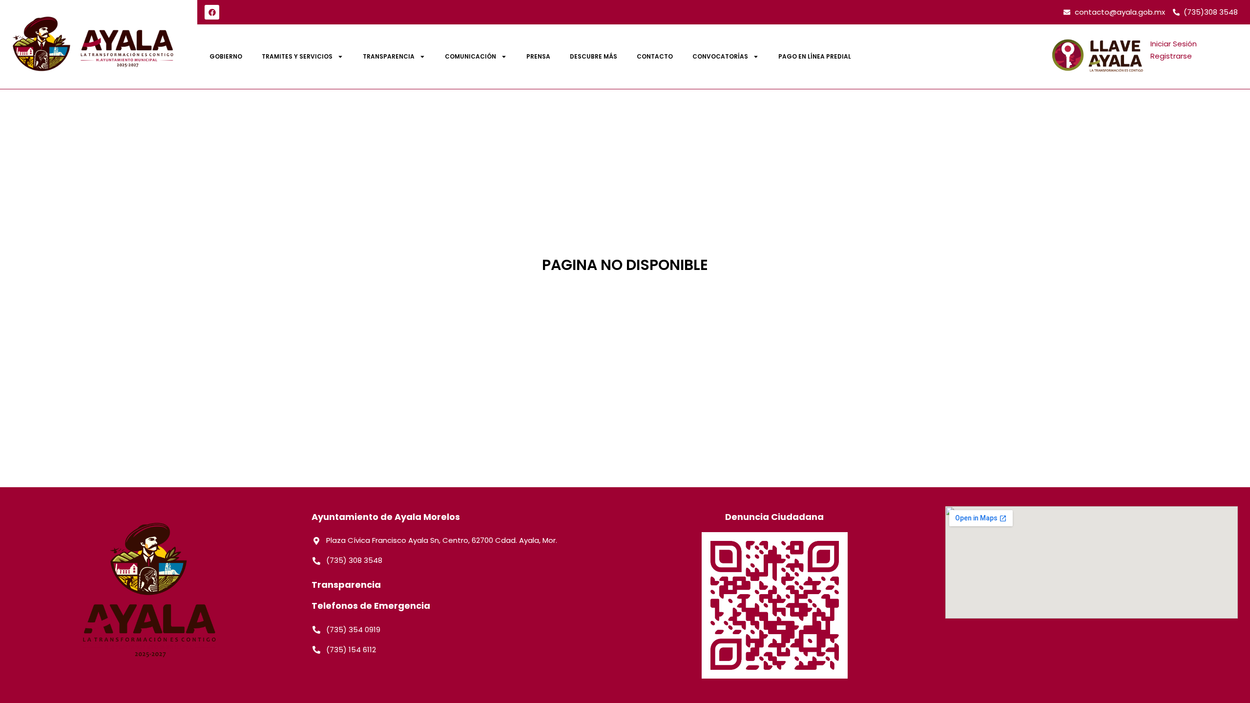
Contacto (655, 56)
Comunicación (470, 56)
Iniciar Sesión (1173, 44)
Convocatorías (720, 56)
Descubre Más (593, 56)
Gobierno (225, 56)
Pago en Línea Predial (814, 56)
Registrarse (1171, 56)
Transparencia (389, 56)
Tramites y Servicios (297, 56)
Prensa (538, 56)
